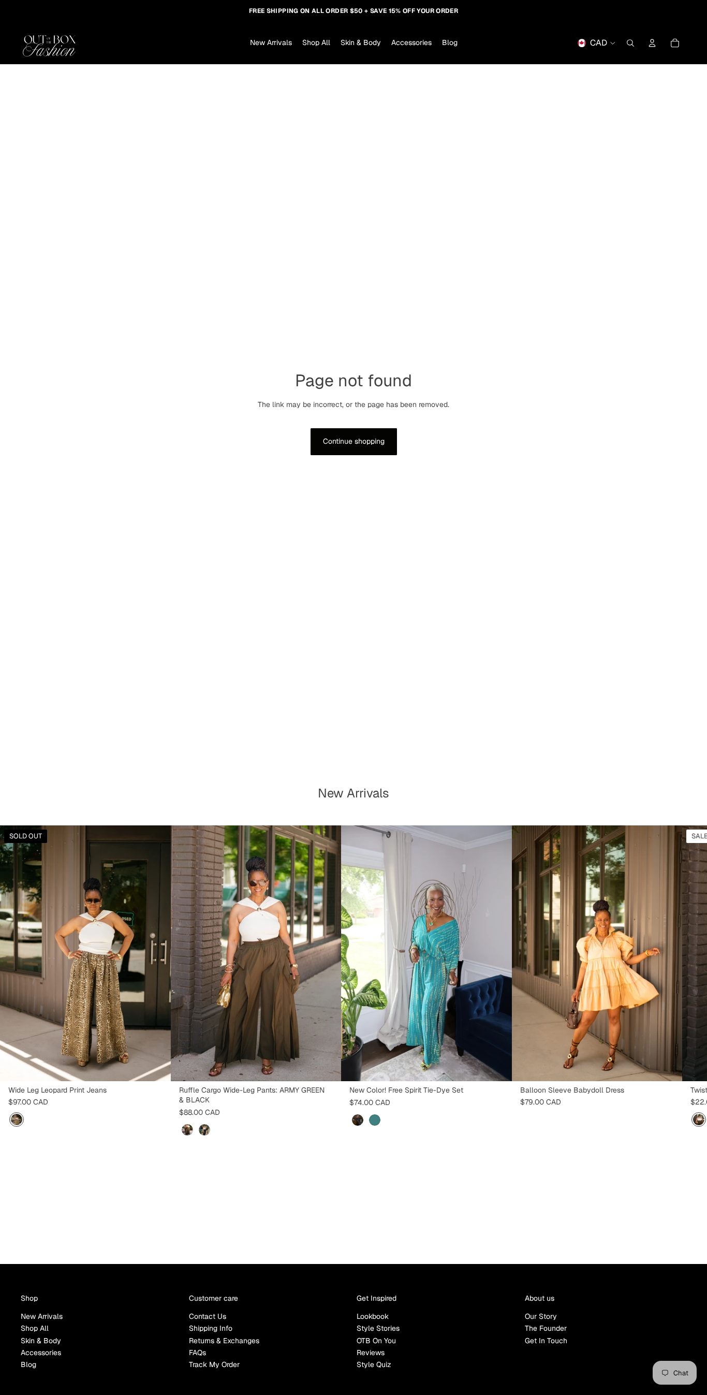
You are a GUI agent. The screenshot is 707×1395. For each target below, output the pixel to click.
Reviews (371, 1352)
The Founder (546, 1328)
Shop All (35, 1328)
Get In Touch (546, 1340)
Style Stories (378, 1328)
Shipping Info (210, 1328)
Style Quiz (374, 1364)
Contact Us (207, 1316)
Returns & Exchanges (224, 1340)
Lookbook (373, 1316)
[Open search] (630, 43)
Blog (28, 1364)
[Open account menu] (652, 43)
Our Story (541, 1316)
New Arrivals (42, 1316)
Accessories (41, 1352)
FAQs (197, 1352)
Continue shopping (354, 441)
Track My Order (214, 1364)
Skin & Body (41, 1340)
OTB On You (376, 1340)
